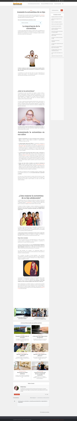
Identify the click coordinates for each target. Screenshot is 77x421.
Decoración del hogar (40, 371)
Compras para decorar (20, 0)
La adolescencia (28, 202)
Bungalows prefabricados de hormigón (22, 337)
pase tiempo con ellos (40, 164)
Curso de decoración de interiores (34, 3)
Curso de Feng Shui (57, 3)
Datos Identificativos (45, 419)
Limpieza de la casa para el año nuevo (56, 55)
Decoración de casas (26, 0)
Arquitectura (14, 0)
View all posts (17, 394)
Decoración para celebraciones (22, 353)
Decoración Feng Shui (47, 0)
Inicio (41, 419)
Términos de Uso (50, 419)
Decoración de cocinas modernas (22, 373)
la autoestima (42, 15)
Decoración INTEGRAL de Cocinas (47, 3)
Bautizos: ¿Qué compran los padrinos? (40, 355)
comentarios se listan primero (43, 397)
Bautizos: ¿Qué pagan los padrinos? (22, 355)
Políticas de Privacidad (56, 419)
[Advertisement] (31, 42)
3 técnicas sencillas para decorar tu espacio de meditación (40, 374)
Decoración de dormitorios (40, 0)
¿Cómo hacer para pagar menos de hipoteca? (40, 337)
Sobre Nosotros (62, 419)
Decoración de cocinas (33, 0)
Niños (31, 10)
